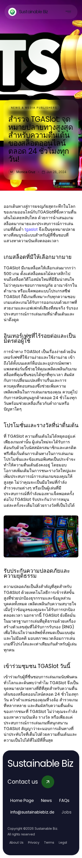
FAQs (64, 800)
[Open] (68, 12)
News (46, 800)
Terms (49, 842)
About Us (16, 842)
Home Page (22, 800)
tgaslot (31, 229)
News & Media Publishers (34, 107)
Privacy (33, 842)
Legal (63, 842)
